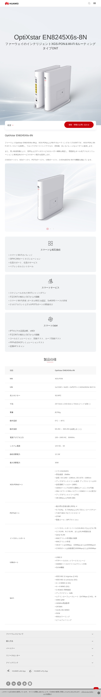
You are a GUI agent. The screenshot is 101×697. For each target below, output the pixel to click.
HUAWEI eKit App (19, 671)
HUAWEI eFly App (41, 671)
